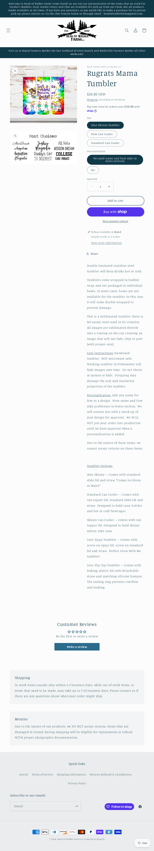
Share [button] (94, 253)
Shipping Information (71, 774)
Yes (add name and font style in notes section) (115, 160)
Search (23, 774)
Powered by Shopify (94, 839)
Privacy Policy (77, 783)
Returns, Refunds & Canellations (111, 774)
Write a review (77, 647)
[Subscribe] (76, 806)
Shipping (92, 99)
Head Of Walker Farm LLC (70, 839)
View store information (106, 242)
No (93, 170)
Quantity (92, 178)
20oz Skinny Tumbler (105, 125)
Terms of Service (42, 774)
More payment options (115, 221)
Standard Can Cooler (105, 142)
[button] (8, 30)
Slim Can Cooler (102, 134)
